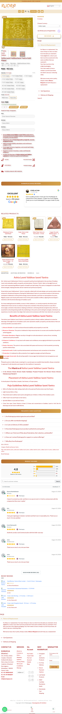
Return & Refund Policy (30, 700)
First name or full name (53, 654)
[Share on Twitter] (8, 65)
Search (58, 481)
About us (19, 651)
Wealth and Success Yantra (23, 63)
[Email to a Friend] (11, 65)
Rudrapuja (6, 454)
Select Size (3, 72)
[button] (19, 11)
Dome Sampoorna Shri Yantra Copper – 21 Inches (8, 261)
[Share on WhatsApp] (2, 65)
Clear (33, 72)
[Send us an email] (32, 676)
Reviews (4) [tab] (31, 273)
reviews (40, 19)
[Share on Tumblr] (17, 65)
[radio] (5, 76)
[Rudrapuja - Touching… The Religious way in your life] (9, 6)
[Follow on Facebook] (29, 672)
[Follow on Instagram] (32, 672)
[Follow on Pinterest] (32, 680)
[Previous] (4, 32)
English (51, 6)
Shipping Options (43, 700)
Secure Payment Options (41, 670)
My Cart (29, 658)
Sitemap (19, 668)
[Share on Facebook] (5, 65)
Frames (2, 94)
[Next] (32, 32)
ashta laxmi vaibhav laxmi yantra (21, 449)
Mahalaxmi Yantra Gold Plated (8, 232)
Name (2, 113)
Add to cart (14, 107)
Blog (28, 664)
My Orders (30, 653)
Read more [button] (29, 204)
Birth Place (3, 126)
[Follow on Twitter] (29, 676)
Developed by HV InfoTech (39, 703)
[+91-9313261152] (29, 11)
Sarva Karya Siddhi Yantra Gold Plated (23, 260)
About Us (12, 700)
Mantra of (16, 368)
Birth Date (3, 120)
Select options (8, 239)
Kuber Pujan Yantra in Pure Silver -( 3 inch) (38, 232)
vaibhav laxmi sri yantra (46, 449)
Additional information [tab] (18, 273)
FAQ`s (18, 655)
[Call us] (29, 680)
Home (2, 63)
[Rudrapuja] (26, 11)
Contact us (20, 653)
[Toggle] (39, 45)
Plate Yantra (13, 63)
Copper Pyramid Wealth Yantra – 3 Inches (54, 233)
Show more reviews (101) (31, 572)
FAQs (50, 700)
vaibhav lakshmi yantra (35, 449)
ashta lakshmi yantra (8, 449)
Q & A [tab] (37, 273)
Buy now (23, 107)
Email (50, 660)
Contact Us (19, 700)
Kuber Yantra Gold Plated (23, 232)
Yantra (7, 63)
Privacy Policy (20, 661)
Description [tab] (4, 273)
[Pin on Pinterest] (14, 65)
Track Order (30, 655)
